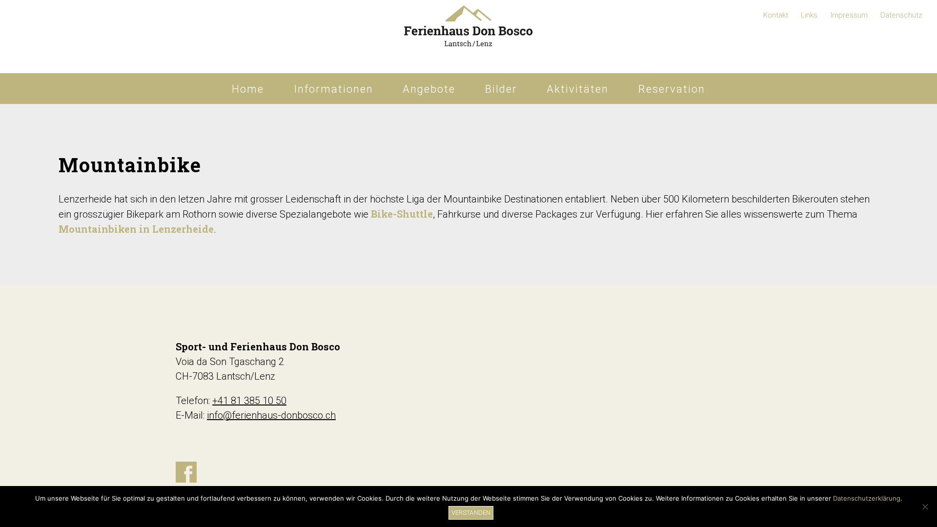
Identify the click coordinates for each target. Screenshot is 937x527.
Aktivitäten (578, 89)
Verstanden (471, 512)
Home (248, 89)
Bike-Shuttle (402, 213)
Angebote (429, 89)
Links (809, 15)
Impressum (849, 15)
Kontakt (775, 15)
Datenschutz (901, 15)
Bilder (501, 89)
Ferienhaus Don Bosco (468, 36)
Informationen (333, 89)
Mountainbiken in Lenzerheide (136, 229)
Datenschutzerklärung (866, 498)
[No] (925, 506)
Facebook (186, 472)
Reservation (671, 89)
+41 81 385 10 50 (249, 400)
